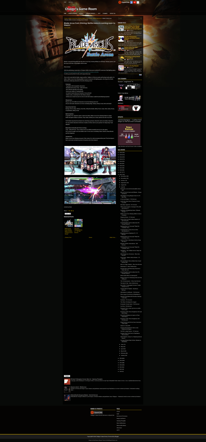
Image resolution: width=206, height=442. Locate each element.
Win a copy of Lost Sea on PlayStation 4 (130, 294)
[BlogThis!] (67, 214)
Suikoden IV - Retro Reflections (128, 266)
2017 (121, 172)
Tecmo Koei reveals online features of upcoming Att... (130, 220)
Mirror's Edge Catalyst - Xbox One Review (131, 264)
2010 (121, 369)
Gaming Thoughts (121, 420)
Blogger (117, 436)
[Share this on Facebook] (68, 210)
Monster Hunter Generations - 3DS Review (129, 244)
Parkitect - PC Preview (126, 300)
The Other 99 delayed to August (128, 302)
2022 (121, 161)
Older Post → (113, 237)
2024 (121, 157)
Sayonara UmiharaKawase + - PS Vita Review (78, 230)
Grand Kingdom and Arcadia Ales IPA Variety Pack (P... (129, 223)
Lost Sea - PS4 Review (126, 306)
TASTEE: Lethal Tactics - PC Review (129, 331)
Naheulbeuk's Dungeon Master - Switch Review (84, 395)
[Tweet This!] (70, 210)
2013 (121, 362)
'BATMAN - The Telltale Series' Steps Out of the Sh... (130, 251)
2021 (121, 163)
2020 (121, 165)
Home (65, 2)
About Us (71, 2)
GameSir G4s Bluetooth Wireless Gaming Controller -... (130, 297)
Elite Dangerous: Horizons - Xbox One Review (130, 254)
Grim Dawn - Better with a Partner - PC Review (130, 258)
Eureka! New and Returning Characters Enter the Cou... (130, 269)
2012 (121, 365)
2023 (121, 159)
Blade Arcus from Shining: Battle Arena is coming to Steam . (81, 72)
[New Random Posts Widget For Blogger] (140, 75)
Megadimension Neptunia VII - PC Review (129, 233)
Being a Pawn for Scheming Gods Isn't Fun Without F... (131, 278)
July (122, 187)
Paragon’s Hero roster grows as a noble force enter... (130, 309)
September (124, 182)
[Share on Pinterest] (71, 210)
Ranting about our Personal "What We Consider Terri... (129, 226)
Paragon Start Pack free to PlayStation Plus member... (130, 334)
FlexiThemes (95, 440)
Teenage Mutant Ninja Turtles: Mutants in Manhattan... (130, 340)
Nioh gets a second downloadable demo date (130, 189)
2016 (121, 174)
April (122, 348)
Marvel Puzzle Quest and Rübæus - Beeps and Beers (130, 192)
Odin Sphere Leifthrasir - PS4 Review (129, 292)
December (123, 176)
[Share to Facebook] (70, 214)
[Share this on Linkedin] (73, 210)
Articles (81, 13)
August (122, 185)
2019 (121, 168)
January (123, 355)
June (122, 344)
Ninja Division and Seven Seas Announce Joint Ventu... (130, 322)
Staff (118, 414)
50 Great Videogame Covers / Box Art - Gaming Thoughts (86, 379)
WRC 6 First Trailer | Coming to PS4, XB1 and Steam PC (130, 207)
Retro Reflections (121, 423)
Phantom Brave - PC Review (127, 217)
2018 (121, 170)
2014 (121, 360)
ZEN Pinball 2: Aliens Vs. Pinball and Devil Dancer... (131, 337)
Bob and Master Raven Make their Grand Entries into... (130, 261)
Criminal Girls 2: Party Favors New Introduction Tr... (129, 230)
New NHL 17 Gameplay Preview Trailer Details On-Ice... (130, 285)
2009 (121, 371)
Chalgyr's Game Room (102, 436)
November (123, 178)
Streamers (105, 13)
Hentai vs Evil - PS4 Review (78, 387)
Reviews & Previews (73, 13)
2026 (121, 152)
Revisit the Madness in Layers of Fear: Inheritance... (130, 315)
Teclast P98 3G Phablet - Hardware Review (129, 289)
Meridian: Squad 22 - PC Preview (128, 204)
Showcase (119, 427)
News (90, 18)
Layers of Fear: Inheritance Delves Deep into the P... (130, 240)
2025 (121, 154)
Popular (67, 376)
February (123, 353)
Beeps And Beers (121, 418)
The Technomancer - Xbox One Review (130, 281)
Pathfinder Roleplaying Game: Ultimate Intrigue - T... (130, 211)
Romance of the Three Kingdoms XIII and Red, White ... (131, 312)
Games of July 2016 (125, 325)
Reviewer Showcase (91, 13)
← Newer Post (67, 237)
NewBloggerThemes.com (112, 440)
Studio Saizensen (97, 18)
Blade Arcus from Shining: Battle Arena (78, 18)
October (123, 180)
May (122, 346)
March (122, 351)
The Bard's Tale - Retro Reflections (129, 283)
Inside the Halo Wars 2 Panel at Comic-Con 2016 (130, 202)
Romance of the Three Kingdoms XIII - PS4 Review (130, 319)
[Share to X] (68, 214)
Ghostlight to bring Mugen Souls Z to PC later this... (130, 196)
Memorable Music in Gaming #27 (128, 275)
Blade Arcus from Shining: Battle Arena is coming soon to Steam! (89, 24)
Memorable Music (121, 425)
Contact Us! (112, 13)
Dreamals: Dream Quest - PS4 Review (129, 304)
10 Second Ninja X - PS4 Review (128, 199)
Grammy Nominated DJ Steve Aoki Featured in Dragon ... (129, 328)
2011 (121, 367)
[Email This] (65, 214)
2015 (121, 358)
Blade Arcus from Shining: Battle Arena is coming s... (130, 214)
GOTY (99, 13)
